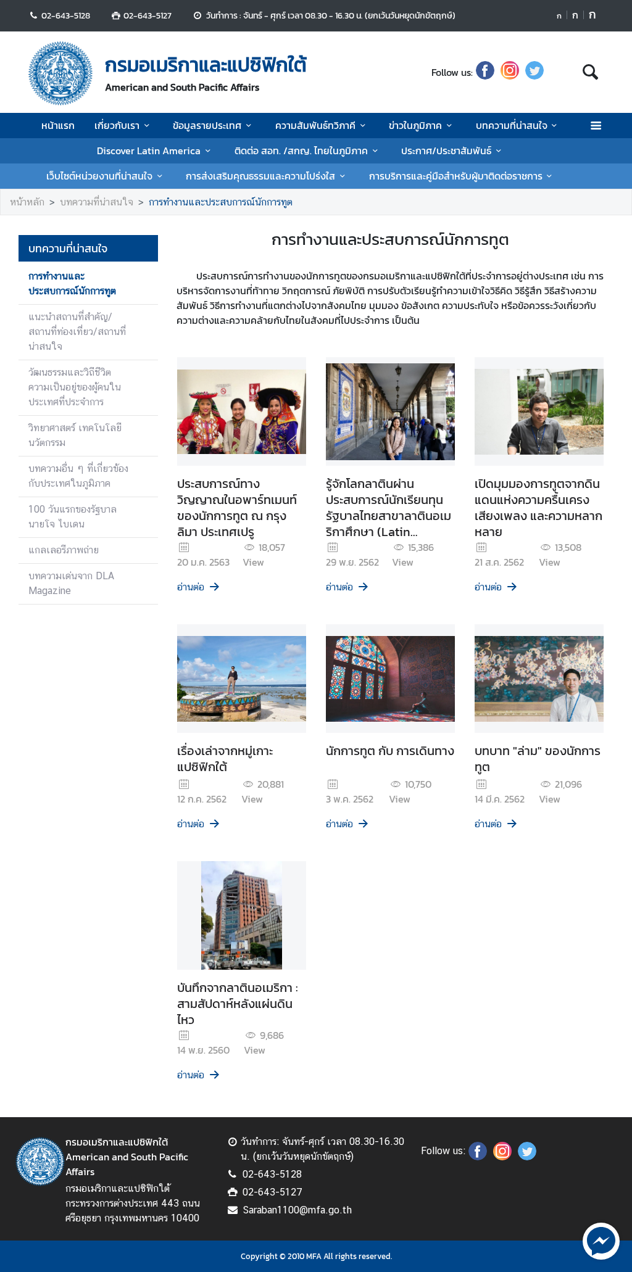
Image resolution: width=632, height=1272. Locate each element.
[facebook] (485, 72)
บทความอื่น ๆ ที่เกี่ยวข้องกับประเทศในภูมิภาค (78, 476)
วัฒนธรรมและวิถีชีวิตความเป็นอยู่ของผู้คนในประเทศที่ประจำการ (74, 387)
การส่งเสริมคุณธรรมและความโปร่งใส (260, 175)
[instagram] (509, 72)
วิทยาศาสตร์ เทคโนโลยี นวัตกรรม (75, 435)
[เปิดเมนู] (595, 125)
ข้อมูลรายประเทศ (207, 125)
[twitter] (534, 72)
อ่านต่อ (190, 587)
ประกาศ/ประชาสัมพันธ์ (446, 150)
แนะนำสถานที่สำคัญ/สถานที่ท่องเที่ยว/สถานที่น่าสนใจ (77, 331)
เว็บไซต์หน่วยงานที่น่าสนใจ (99, 175)
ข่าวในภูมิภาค (415, 125)
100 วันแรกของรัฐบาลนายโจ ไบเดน (72, 516)
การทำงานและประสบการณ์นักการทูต (221, 202)
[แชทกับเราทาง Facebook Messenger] (601, 1240)
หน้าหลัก (27, 202)
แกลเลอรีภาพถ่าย (63, 550)
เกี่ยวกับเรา (116, 125)
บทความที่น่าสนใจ (511, 125)
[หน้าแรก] (60, 73)
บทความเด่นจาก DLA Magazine (71, 583)
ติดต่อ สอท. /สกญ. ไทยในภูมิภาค (301, 150)
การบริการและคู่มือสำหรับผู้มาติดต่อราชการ (456, 175)
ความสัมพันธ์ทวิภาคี (315, 125)
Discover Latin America (149, 150)
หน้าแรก (58, 125)
